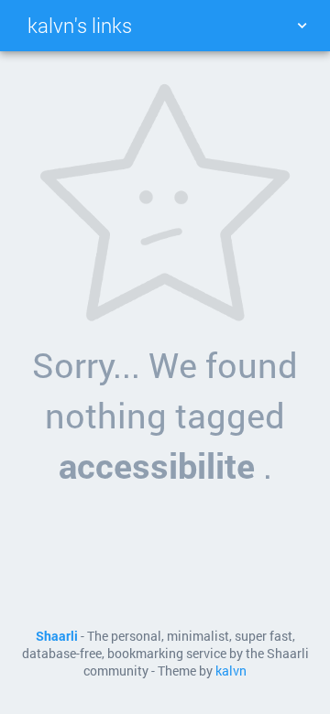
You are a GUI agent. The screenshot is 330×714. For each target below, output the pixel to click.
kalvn (231, 671)
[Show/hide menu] (301, 25)
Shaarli (57, 636)
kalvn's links (80, 25)
